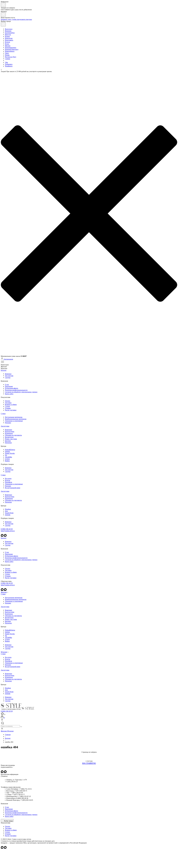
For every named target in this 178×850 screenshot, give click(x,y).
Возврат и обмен (11, 404)
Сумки (3, 413)
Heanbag (8, 509)
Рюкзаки (8, 423)
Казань (7, 36)
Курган (7, 42)
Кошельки (8, 430)
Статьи (7, 406)
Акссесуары (5, 426)
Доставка (8, 403)
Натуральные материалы (13, 417)
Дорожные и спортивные (14, 421)
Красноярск (9, 40)
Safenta (7, 451)
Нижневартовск (10, 47)
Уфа (6, 62)
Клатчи (7, 480)
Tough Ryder (9, 513)
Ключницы (9, 433)
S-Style (7, 459)
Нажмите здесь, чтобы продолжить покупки (16, 19)
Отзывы (8, 408)
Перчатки (8, 442)
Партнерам (9, 386)
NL (6, 455)
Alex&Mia (8, 457)
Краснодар (8, 38)
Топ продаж (9, 376)
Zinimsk (7, 515)
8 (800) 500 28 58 (7, 529)
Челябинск (8, 66)
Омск (7, 53)
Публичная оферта (11, 388)
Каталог (3, 370)
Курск (7, 44)
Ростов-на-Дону (10, 57)
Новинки (8, 374)
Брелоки (8, 441)
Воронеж (8, 31)
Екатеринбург (10, 33)
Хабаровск (8, 64)
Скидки (7, 377)
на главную (89, 763)
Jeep (6, 511)
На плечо (8, 478)
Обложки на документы (13, 435)
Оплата (7, 401)
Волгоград (8, 29)
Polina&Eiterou (10, 449)
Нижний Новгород (11, 49)
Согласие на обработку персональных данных (21, 392)
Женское (4, 592)
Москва (7, 46)
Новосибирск (9, 51)
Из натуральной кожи (12, 488)
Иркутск (8, 34)
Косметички (9, 437)
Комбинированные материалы (15, 419)
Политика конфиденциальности (16, 390)
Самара (7, 59)
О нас (7, 384)
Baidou (7, 461)
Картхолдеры (9, 431)
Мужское (4, 652)
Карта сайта (9, 394)
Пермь (7, 55)
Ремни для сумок (11, 439)
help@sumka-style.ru (8, 531)
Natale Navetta (10, 453)
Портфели (8, 482)
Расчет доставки (10, 410)
